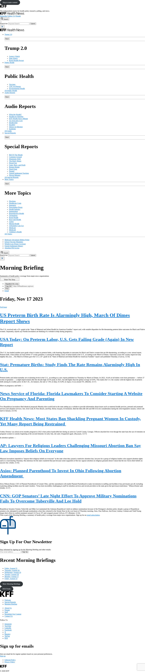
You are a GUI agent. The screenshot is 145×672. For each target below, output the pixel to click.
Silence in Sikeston (16, 127)
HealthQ (12, 125)
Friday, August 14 (11, 579)
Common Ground (15, 157)
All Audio (8, 131)
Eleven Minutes (14, 175)
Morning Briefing (11, 604)
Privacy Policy (10, 662)
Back (7, 39)
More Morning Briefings (11, 584)
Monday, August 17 (12, 577)
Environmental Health (17, 88)
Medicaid (12, 230)
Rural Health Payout (16, 60)
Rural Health (13, 218)
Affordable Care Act (16, 226)
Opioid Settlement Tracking (19, 173)
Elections (12, 201)
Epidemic (12, 129)
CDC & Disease (15, 86)
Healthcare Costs (15, 203)
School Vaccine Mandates (14, 242)
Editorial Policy (10, 660)
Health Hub (13, 123)
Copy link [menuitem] (8, 286)
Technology (13, 215)
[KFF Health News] (12, 14)
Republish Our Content (13, 614)
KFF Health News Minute (18, 119)
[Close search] (2, 27)
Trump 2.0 (8, 34)
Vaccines (12, 84)
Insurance (12, 205)
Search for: (4, 24)
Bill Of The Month (16, 155)
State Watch (13, 58)
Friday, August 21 (11, 568)
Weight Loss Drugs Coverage (15, 244)
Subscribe (3, 16)
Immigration (13, 211)
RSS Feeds (7, 589)
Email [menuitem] (7, 291)
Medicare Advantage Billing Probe (17, 240)
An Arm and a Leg (16, 121)
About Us (8, 608)
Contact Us (9, 616)
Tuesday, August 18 (12, 574)
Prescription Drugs (15, 207)
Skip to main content (10, 2)
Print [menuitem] (6, 288)
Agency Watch (14, 56)
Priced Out (13, 163)
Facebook (8, 630)
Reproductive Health (16, 213)
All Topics (8, 234)
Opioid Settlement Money (14, 246)
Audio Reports (10, 93)
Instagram (8, 624)
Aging (11, 222)
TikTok (7, 636)
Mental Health (14, 224)
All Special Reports (11, 177)
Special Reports (10, 133)
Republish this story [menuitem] (11, 284)
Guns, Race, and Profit (17, 165)
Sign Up (25, 552)
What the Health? (15, 115)
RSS (6, 638)
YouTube (8, 626)
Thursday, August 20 (12, 570)
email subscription (93, 515)
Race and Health (15, 220)
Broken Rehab (14, 167)
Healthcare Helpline (16, 117)
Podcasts (8, 600)
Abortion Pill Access (12, 248)
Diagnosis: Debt (15, 159)
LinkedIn (8, 628)
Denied (11, 171)
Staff (6, 612)
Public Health (9, 62)
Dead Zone (13, 169)
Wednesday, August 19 (13, 572)
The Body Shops (15, 161)
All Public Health (11, 91)
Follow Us (11, 16)
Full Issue (3, 307)
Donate (18, 16)
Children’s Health (15, 232)
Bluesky (7, 634)
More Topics (9, 179)
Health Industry (14, 209)
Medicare (12, 228)
